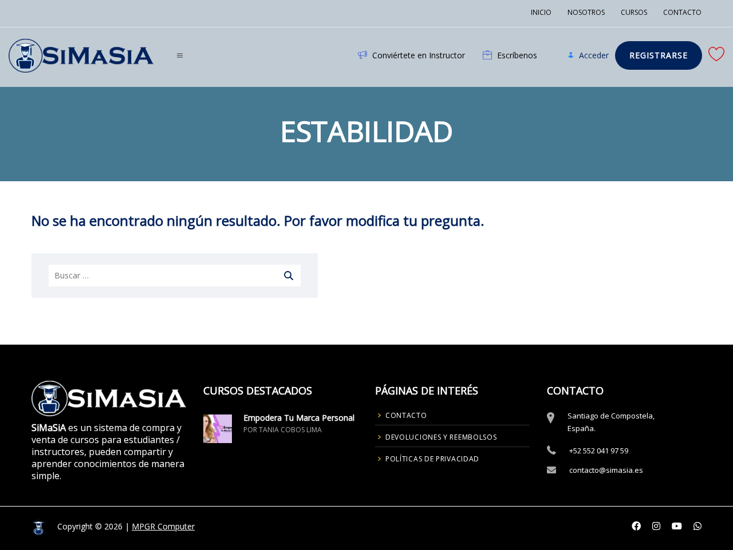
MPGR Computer (163, 526)
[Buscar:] (174, 275)
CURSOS (634, 12)
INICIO (541, 12)
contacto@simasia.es (606, 470)
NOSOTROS (586, 12)
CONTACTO (682, 12)
